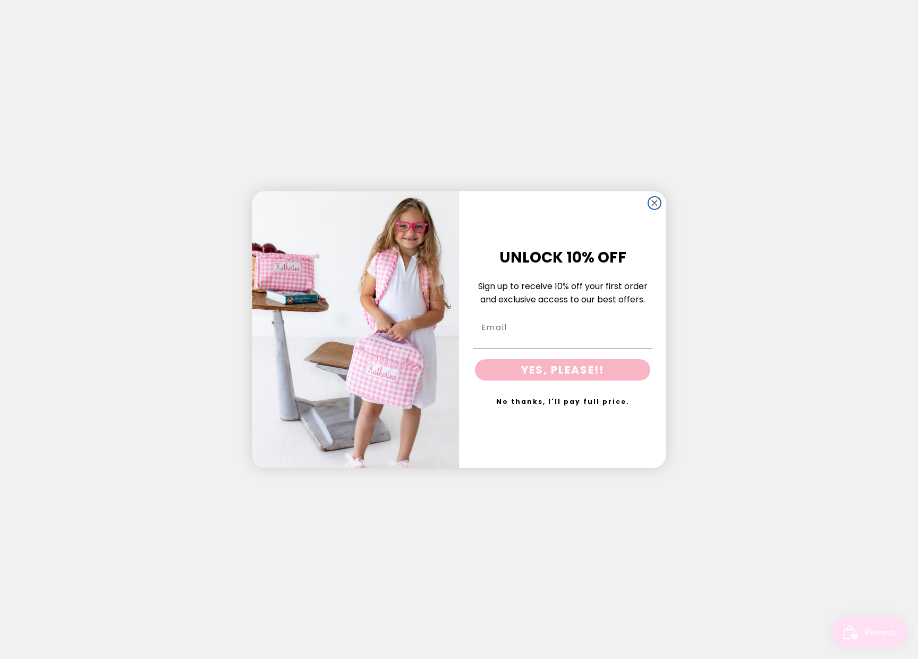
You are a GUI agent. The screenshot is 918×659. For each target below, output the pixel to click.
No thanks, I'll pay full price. (563, 401)
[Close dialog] (654, 203)
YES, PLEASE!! (562, 369)
